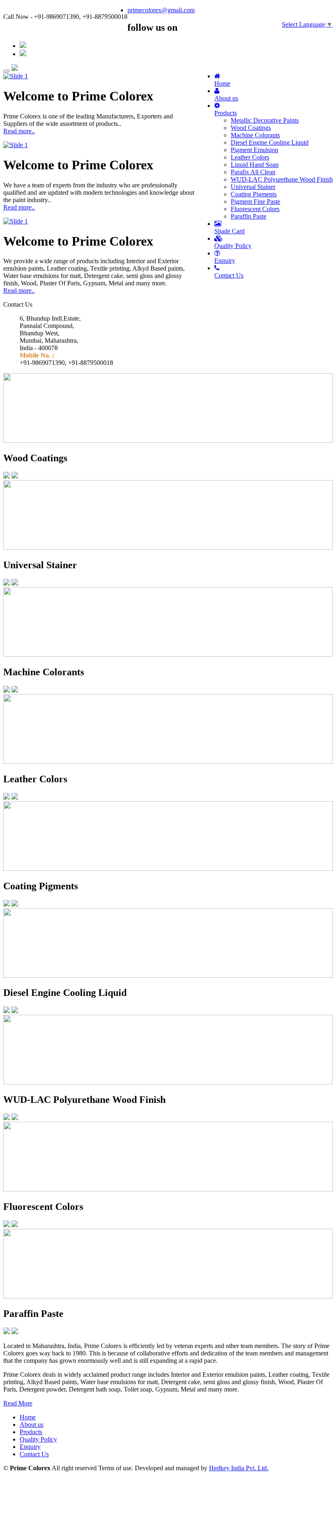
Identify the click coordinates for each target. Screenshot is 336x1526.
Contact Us (228, 275)
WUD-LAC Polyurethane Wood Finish (282, 179)
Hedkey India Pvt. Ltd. (238, 1468)
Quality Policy (233, 245)
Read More (17, 1403)
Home (222, 83)
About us (226, 98)
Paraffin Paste (248, 216)
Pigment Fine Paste (255, 201)
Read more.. (19, 131)
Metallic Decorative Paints (265, 120)
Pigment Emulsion (254, 149)
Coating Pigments (254, 194)
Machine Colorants (255, 135)
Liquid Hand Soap (255, 164)
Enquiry (224, 260)
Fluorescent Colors (255, 208)
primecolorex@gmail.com (161, 10)
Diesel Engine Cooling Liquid (270, 142)
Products (225, 112)
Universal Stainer (253, 186)
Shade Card (229, 231)
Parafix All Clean (253, 172)
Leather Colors (250, 157)
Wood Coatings (251, 127)
